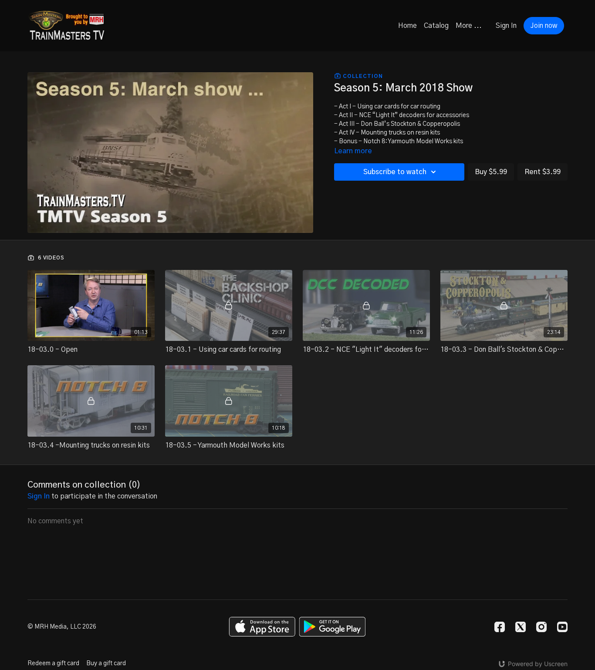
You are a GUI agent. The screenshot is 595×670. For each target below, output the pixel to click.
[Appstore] (262, 626)
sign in (38, 496)
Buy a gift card (106, 663)
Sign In (506, 25)
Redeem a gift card (53, 663)
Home (407, 25)
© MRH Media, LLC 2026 (61, 627)
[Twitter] (520, 627)
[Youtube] (562, 627)
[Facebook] (499, 627)
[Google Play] (332, 626)
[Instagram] (541, 627)
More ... (469, 25)
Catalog (436, 25)
